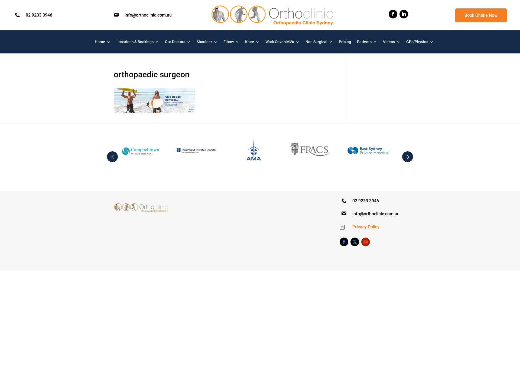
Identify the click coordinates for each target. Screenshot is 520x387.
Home (100, 42)
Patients (364, 42)
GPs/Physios (417, 42)
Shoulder (204, 42)
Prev (112, 156)
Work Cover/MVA (279, 42)
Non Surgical (316, 42)
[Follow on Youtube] (365, 242)
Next (407, 156)
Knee (249, 42)
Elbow (228, 42)
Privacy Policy (365, 226)
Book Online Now (481, 15)
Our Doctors (175, 42)
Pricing (345, 42)
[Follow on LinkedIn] (403, 14)
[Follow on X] (354, 242)
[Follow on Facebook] (393, 14)
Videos (389, 42)
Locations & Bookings (135, 42)
